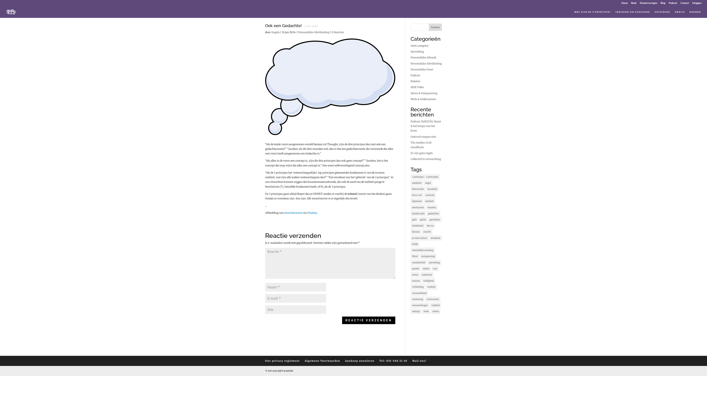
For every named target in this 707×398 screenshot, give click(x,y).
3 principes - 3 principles (425, 176)
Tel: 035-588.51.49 (393, 360)
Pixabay (312, 212)
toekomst (427, 274)
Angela (275, 32)
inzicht (427, 231)
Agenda (695, 12)
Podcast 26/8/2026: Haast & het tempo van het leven (426, 126)
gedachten (433, 213)
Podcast (673, 3)
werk (426, 311)
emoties (432, 207)
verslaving (417, 299)
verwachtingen (420, 305)
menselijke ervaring (422, 250)
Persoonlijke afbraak (423, 57)
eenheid (429, 201)
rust (435, 268)
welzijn (416, 311)
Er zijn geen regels (422, 153)
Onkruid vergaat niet (423, 136)
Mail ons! (419, 360)
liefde (415, 244)
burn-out (417, 195)
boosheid (432, 189)
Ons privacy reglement (282, 360)
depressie (417, 201)
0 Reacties (337, 32)
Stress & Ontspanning (424, 93)
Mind (415, 256)
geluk (423, 219)
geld (414, 219)
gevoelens (435, 219)
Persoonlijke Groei (422, 69)
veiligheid (428, 280)
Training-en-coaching (632, 12)
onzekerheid (418, 262)
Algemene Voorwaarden (322, 360)
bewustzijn (418, 189)
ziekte (435, 311)
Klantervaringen (648, 3)
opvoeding (434, 262)
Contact (684, 3)
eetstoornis (418, 207)
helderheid (417, 225)
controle (429, 195)
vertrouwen (433, 299)
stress (415, 274)
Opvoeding (417, 51)
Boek (633, 3)
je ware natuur (419, 238)
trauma (416, 280)
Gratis (680, 12)
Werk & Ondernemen (423, 99)
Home (624, 3)
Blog (663, 3)
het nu (430, 225)
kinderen (435, 238)
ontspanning (428, 256)
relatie (426, 268)
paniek (415, 268)
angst (428, 182)
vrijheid (435, 305)
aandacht (417, 182)
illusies (416, 231)
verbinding (418, 286)
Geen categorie (419, 45)
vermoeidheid (419, 293)
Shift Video (417, 87)
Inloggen (696, 3)
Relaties (415, 81)
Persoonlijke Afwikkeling (313, 32)
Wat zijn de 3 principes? (592, 12)
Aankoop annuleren (359, 360)
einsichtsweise (293, 212)
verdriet (431, 286)
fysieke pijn (418, 213)
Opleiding (662, 12)
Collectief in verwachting (426, 159)
